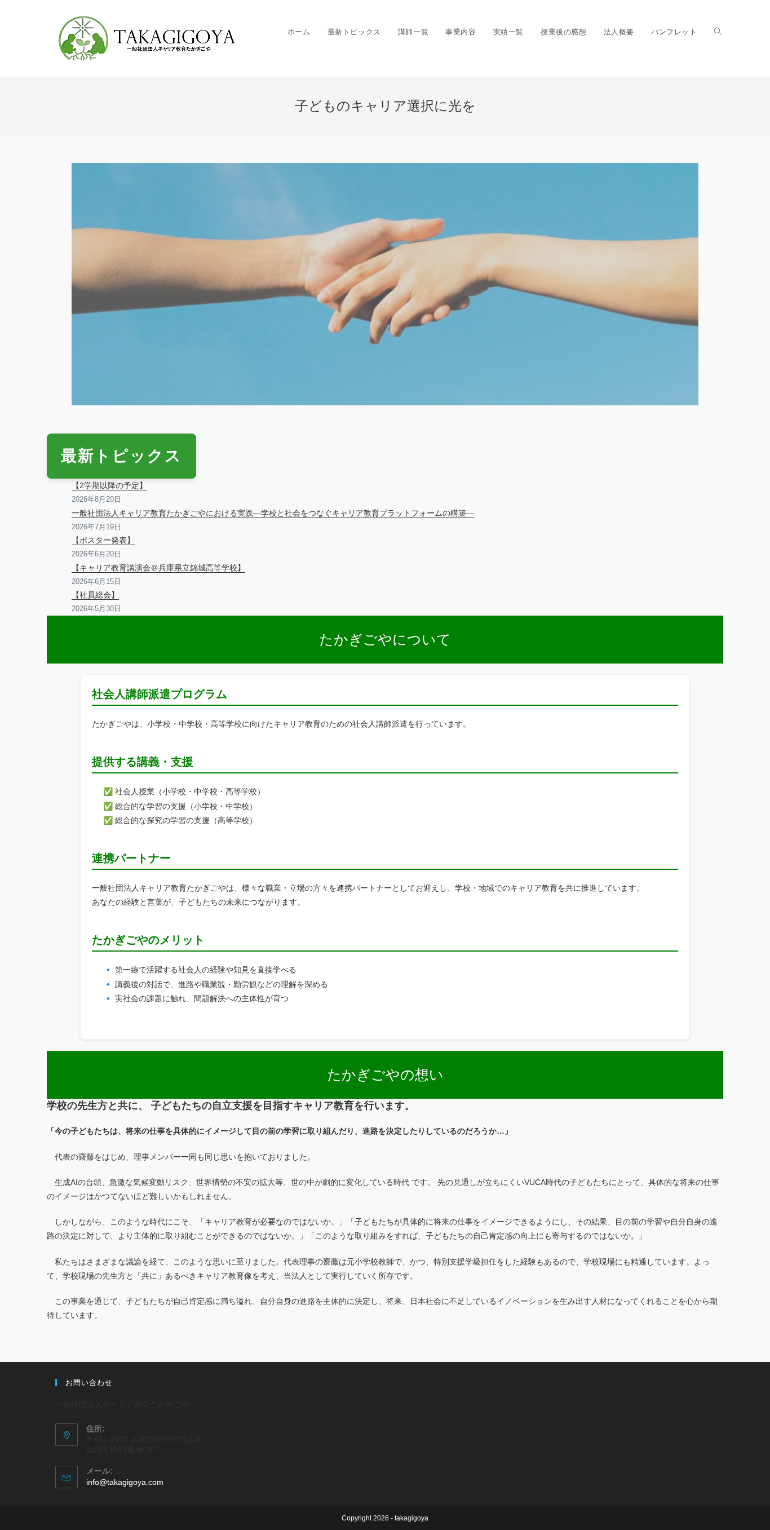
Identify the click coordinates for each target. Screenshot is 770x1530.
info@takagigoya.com (124, 1482)
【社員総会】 (95, 594)
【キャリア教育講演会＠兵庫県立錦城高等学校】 (158, 567)
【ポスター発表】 (103, 540)
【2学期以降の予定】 (109, 485)
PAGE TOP (742, 1474)
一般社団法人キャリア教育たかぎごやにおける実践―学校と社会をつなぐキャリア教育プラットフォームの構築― (273, 513)
